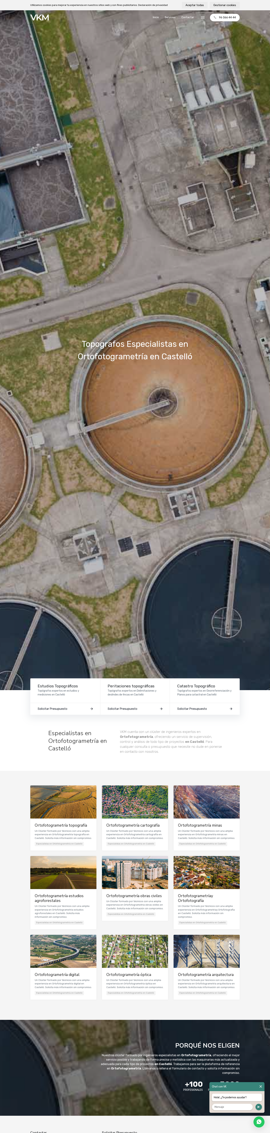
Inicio (156, 17)
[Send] (258, 1107)
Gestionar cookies (224, 5)
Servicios (170, 17)
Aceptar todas (195, 5)
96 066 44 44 (227, 17)
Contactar (187, 17)
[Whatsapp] (258, 1121)
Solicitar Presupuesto (52, 709)
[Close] (261, 1086)
